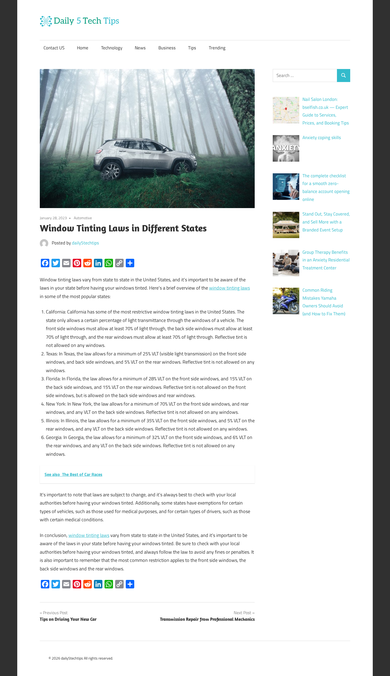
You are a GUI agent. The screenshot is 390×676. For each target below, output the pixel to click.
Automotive (83, 218)
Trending (217, 47)
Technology (111, 47)
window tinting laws (229, 287)
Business (167, 47)
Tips (192, 47)
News (140, 47)
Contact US (54, 47)
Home (82, 47)
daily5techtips (85, 242)
